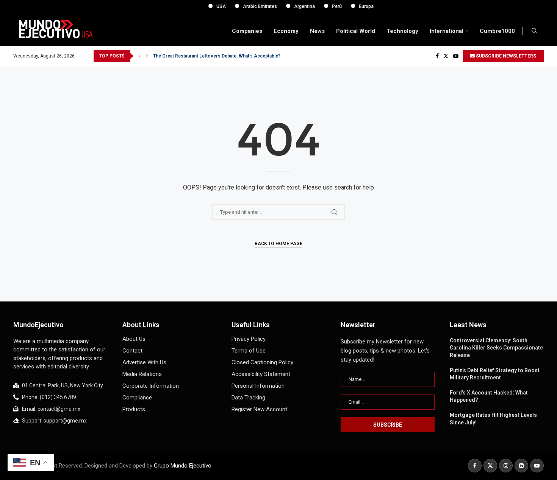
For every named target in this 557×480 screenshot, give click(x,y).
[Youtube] (456, 56)
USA (215, 6)
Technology (402, 31)
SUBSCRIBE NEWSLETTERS (505, 56)
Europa (360, 6)
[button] (139, 56)
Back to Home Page (278, 243)
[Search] (534, 31)
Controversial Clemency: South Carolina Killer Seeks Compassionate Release (496, 347)
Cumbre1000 (497, 31)
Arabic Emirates (254, 6)
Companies (247, 31)
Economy (286, 31)
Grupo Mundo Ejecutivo (182, 465)
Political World (355, 31)
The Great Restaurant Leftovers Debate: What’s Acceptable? (216, 56)
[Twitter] (446, 56)
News (317, 31)
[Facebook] (437, 56)
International (446, 31)
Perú (331, 6)
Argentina (298, 6)
